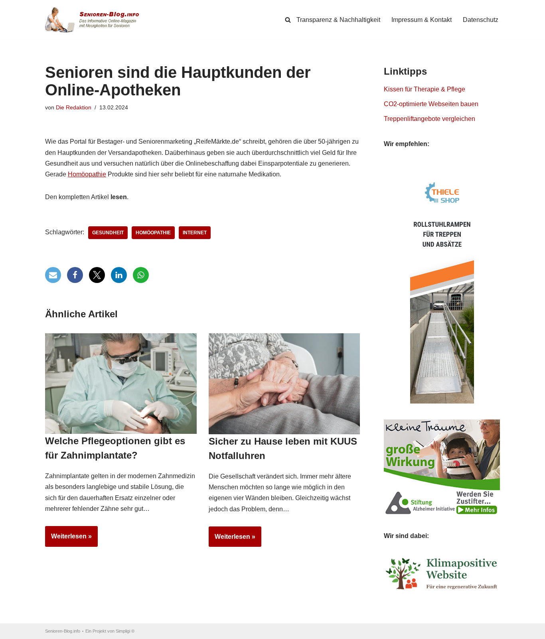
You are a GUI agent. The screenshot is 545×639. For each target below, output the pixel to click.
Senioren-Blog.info (62, 631)
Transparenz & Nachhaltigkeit (338, 19)
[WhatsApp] (141, 275)
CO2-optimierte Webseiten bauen (431, 104)
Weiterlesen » (68, 539)
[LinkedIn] (119, 275)
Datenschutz (480, 19)
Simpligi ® (125, 631)
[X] (97, 275)
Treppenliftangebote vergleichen (429, 118)
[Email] (53, 275)
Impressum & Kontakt (421, 19)
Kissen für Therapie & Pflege (424, 89)
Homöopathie (87, 174)
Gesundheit (108, 232)
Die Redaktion (73, 107)
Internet (195, 232)
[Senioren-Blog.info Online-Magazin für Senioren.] (95, 19)
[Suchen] (288, 20)
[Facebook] (75, 275)
